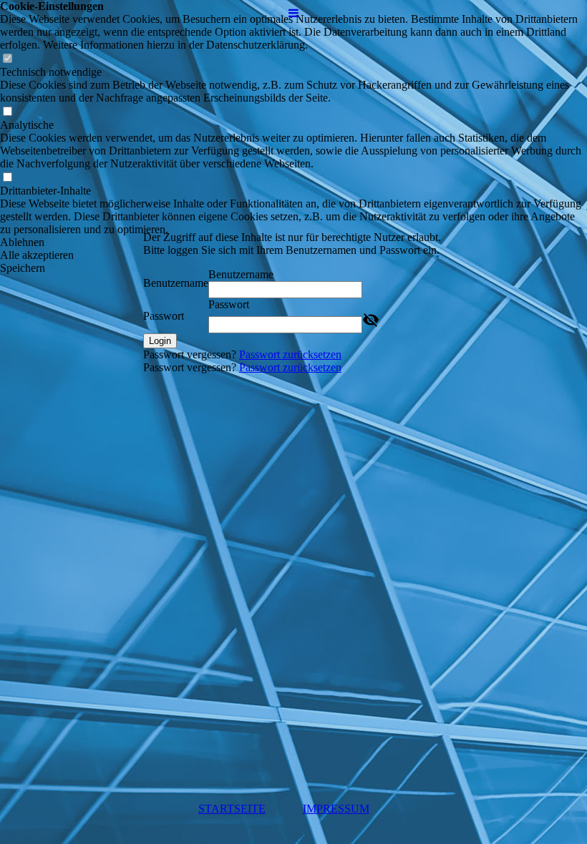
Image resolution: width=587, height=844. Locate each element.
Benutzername (175, 283)
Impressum (336, 809)
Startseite (232, 809)
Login (160, 340)
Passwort (163, 316)
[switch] (7, 59)
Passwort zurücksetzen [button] (290, 354)
